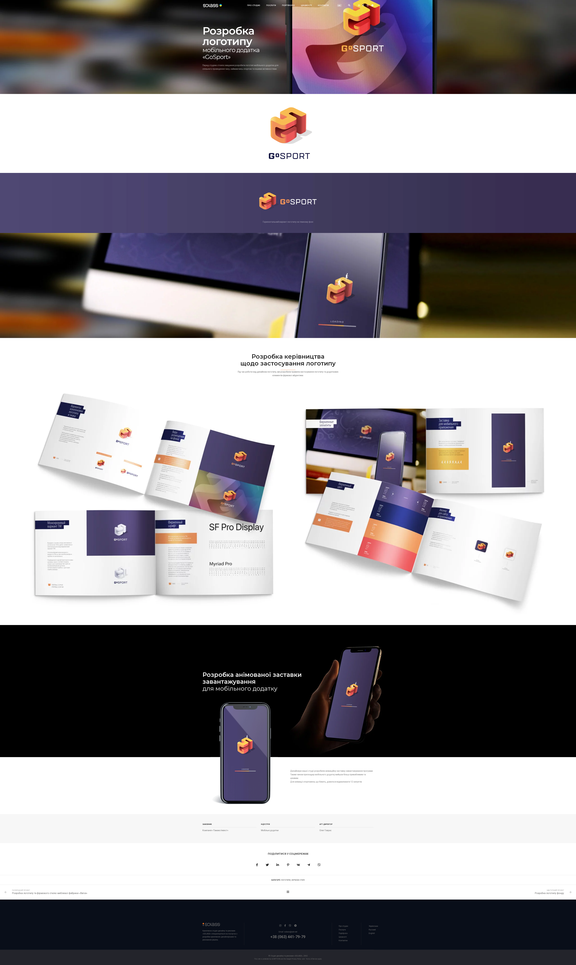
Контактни (343, 940)
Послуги (271, 5)
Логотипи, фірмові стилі (293, 880)
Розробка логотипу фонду (549, 893)
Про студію (253, 5)
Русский (372, 930)
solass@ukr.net (290, 932)
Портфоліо (288, 5)
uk (339, 6)
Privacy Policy (296, 959)
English (372, 933)
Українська (373, 926)
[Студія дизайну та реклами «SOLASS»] (210, 5)
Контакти (323, 5)
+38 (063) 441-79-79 (287, 937)
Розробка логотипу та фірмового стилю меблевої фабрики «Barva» (49, 893)
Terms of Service (311, 959)
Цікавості (306, 5)
